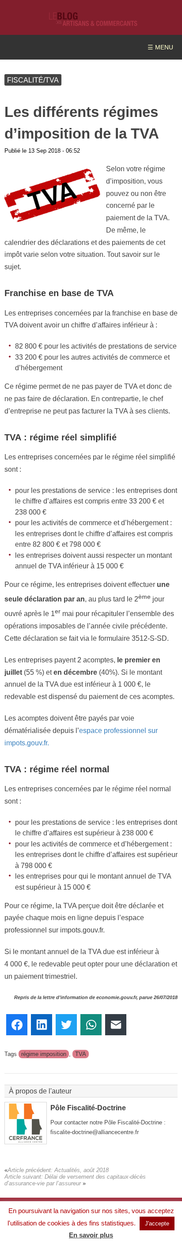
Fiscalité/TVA (33, 80)
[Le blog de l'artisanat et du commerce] (93, 22)
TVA (80, 1054)
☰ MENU (160, 47)
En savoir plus (91, 1235)
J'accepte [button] (157, 1223)
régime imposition (43, 1054)
